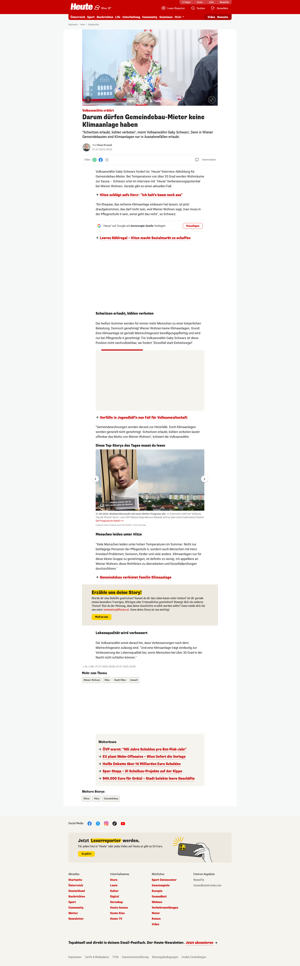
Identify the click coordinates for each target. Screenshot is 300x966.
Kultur (114, 891)
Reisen (156, 919)
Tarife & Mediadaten (97, 957)
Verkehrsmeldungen (165, 907)
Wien (82, 24)
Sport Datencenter (164, 880)
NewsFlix (198, 880)
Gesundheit (159, 896)
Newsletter (76, 919)
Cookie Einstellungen (194, 957)
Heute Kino (117, 913)
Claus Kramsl (104, 145)
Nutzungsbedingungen (165, 957)
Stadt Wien (120, 680)
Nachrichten (76, 896)
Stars (113, 880)
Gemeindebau (111, 798)
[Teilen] (107, 160)
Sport (91, 17)
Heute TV (116, 919)
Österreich (77, 17)
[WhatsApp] (94, 159)
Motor (156, 913)
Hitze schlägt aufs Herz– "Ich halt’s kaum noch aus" (141, 195)
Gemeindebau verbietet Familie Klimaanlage (135, 577)
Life (117, 17)
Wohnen (157, 902)
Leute (114, 885)
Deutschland (76, 891)
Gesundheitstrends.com (207, 885)
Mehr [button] (178, 17)
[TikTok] (114, 823)
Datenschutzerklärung (135, 957)
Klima (86, 798)
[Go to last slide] (95, 479)
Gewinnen (166, 17)
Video (211, 17)
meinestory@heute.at (116, 609)
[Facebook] (101, 159)
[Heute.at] (81, 6)
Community (149, 17)
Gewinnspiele (161, 885)
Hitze (96, 798)
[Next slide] (204, 479)
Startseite (72, 24)
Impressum (74, 957)
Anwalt (134, 680)
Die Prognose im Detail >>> (110, 520)
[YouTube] (123, 823)
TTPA (115, 957)
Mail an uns (101, 617)
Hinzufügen (192, 226)
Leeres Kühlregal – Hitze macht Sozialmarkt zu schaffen (145, 238)
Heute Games (119, 907)
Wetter (73, 913)
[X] (98, 823)
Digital (114, 896)
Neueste (222, 17)
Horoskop (116, 902)
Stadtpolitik (93, 24)
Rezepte (157, 891)
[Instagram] (106, 823)
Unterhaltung (131, 17)
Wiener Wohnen (92, 680)
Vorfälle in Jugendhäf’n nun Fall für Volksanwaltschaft (143, 417)
